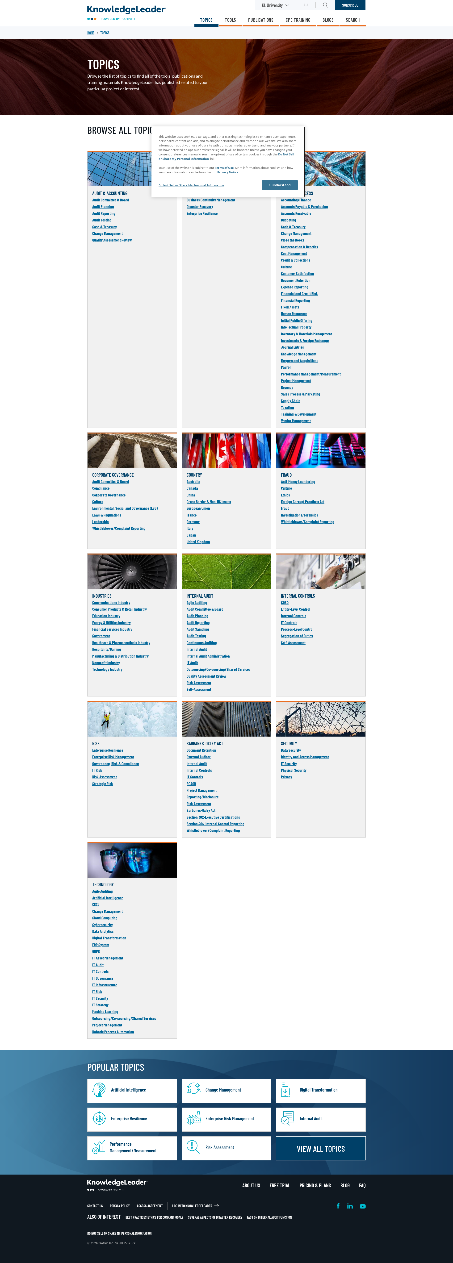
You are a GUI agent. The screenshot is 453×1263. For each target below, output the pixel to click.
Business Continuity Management (211, 199)
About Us (251, 1185)
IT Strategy (100, 1004)
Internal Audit (197, 649)
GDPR (96, 951)
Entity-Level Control (295, 609)
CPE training (298, 20)
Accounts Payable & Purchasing (304, 206)
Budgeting (288, 219)
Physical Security (293, 770)
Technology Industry (107, 669)
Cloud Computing (104, 917)
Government (101, 635)
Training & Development (298, 414)
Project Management (296, 380)
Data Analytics (102, 931)
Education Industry (106, 615)
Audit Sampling (198, 629)
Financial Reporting (295, 300)
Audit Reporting (103, 213)
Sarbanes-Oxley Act (201, 810)
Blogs (328, 20)
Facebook (338, 1206)
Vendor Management (296, 420)
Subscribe (350, 5)
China (191, 494)
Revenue (287, 387)
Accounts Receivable (296, 213)
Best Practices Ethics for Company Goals (154, 1217)
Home (90, 32)
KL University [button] (272, 5)
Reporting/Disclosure (202, 796)
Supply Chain (290, 400)
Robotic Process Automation (113, 1031)
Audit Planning (103, 206)
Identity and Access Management (305, 756)
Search (353, 20)
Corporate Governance (109, 494)
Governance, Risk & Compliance (115, 763)
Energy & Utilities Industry (111, 622)
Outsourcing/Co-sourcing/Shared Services (218, 669)
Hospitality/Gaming (106, 649)
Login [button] (306, 5)
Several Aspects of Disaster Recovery (215, 1217)
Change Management (107, 233)
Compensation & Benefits (299, 246)
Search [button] (325, 5)
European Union (198, 508)
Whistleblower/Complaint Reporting (119, 528)
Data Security (291, 750)
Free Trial (280, 1185)
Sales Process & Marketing (300, 394)
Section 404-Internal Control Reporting (215, 823)
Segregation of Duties (297, 635)
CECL (95, 904)
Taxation (287, 407)
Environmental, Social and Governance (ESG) (125, 508)
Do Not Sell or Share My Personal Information (119, 1233)
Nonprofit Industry (106, 662)
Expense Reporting (294, 286)
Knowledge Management (298, 353)
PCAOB (191, 783)
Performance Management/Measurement (311, 373)
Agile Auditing (197, 602)
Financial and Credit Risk (299, 293)
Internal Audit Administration (208, 656)
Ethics (285, 494)
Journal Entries (292, 347)
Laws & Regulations (106, 515)
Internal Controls (293, 615)
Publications (261, 20)
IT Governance (102, 978)
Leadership (100, 521)
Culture (286, 266)
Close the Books (292, 240)
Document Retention (295, 280)
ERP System (100, 944)
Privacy (286, 776)
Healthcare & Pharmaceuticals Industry (121, 642)
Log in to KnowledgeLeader (192, 1205)
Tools (230, 20)
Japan (191, 535)
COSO (285, 602)
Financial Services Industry (112, 629)
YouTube (363, 1206)
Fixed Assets (290, 306)
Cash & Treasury (104, 226)
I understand (280, 185)
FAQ (362, 1185)
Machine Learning (105, 1011)
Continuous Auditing (202, 642)
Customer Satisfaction (297, 273)
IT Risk (97, 770)
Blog (345, 1185)
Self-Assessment (199, 689)
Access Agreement (150, 1206)
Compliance (100, 488)
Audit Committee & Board (110, 199)
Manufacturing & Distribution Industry (120, 656)
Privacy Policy (120, 1206)
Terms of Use (224, 168)
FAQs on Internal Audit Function (269, 1217)
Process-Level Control (297, 629)
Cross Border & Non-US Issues (209, 501)
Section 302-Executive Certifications (213, 817)
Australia (193, 481)
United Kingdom (198, 541)
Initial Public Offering (296, 320)
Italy (190, 528)
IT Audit (192, 662)
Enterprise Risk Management (113, 756)
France (192, 515)
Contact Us (95, 1206)
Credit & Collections (295, 260)
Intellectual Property (296, 327)
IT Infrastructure (104, 984)
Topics (206, 20)
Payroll (286, 367)
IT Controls (289, 622)
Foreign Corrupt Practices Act (302, 501)
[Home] (126, 13)
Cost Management (294, 253)
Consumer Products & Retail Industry (119, 609)
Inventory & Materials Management (306, 333)
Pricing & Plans (315, 1185)
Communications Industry (111, 602)
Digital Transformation (109, 937)
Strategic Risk (102, 783)
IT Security (289, 763)
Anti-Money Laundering (298, 481)
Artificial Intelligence (107, 897)
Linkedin (350, 1206)
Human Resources (294, 313)
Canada (192, 488)
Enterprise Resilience (202, 213)
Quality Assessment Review (112, 240)
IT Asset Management (107, 957)
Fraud (285, 508)
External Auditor (199, 756)
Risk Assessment (199, 682)
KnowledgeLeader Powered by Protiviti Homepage (117, 1185)
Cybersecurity (102, 924)
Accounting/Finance (296, 199)
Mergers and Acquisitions (299, 360)
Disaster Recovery (200, 206)
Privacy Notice (227, 172)
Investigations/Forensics (299, 515)
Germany (193, 521)
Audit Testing (102, 219)
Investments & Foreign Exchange (305, 340)
